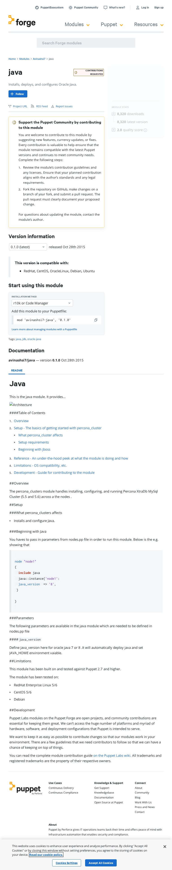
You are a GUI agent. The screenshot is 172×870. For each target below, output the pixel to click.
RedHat (29, 271)
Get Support (101, 788)
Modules (74, 24)
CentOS (42, 271)
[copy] (96, 320)
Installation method (24, 296)
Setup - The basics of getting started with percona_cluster (57, 428)
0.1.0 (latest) (20, 247)
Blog (137, 797)
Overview (21, 421)
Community (142, 792)
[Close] (165, 846)
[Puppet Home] (26, 794)
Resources (146, 24)
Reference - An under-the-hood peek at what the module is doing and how (71, 458)
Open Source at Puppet (108, 802)
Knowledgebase (104, 792)
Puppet (109, 24)
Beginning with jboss (34, 449)
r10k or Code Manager (30, 303)
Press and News (145, 807)
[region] (86, 854)
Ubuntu (89, 271)
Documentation (104, 797)
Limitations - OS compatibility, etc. (40, 465)
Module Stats (120, 107)
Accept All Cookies (101, 863)
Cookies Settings (66, 863)
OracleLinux (59, 271)
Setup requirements (33, 442)
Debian (75, 271)
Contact (139, 812)
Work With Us (143, 802)
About (138, 788)
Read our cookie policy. (46, 855)
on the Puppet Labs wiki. (112, 755)
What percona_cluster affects (40, 435)
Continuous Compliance (63, 792)
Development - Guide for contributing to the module (54, 472)
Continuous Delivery (61, 788)
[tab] (17, 370)
